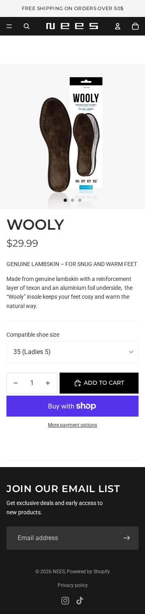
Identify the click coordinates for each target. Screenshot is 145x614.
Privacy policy (73, 585)
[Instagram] (65, 601)
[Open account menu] (117, 26)
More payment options (72, 425)
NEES (59, 571)
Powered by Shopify (88, 571)
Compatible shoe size (32, 334)
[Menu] (9, 26)
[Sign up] (127, 538)
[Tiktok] (80, 601)
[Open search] (26, 26)
